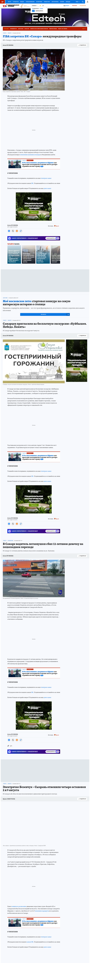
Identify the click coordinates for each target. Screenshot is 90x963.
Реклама (74, 5)
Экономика (55, 1)
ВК (32, 183)
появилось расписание (18, 906)
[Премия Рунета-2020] (24, 5)
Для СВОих (20, 28)
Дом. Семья (5, 297)
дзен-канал (47, 188)
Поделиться (83, 45)
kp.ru (57, 226)
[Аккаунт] (87, 2)
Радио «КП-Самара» (62, 28)
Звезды (68, 1)
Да (33, 10)
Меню (2, 2)
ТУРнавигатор (13, 28)
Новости (27, 28)
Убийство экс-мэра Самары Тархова (39, 28)
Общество (47, 1)
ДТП (11, 745)
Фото (9, 1)
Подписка (83, 5)
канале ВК (30, 942)
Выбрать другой (39, 10)
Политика (39, 1)
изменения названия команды (30, 155)
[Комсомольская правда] (11, 5)
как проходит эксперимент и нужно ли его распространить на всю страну (40, 164)
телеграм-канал (46, 178)
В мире (62, 1)
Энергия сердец (53, 28)
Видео (22, 1)
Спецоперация (30, 1)
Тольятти (16, 1)
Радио (67, 5)
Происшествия (10, 540)
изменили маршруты (42, 911)
